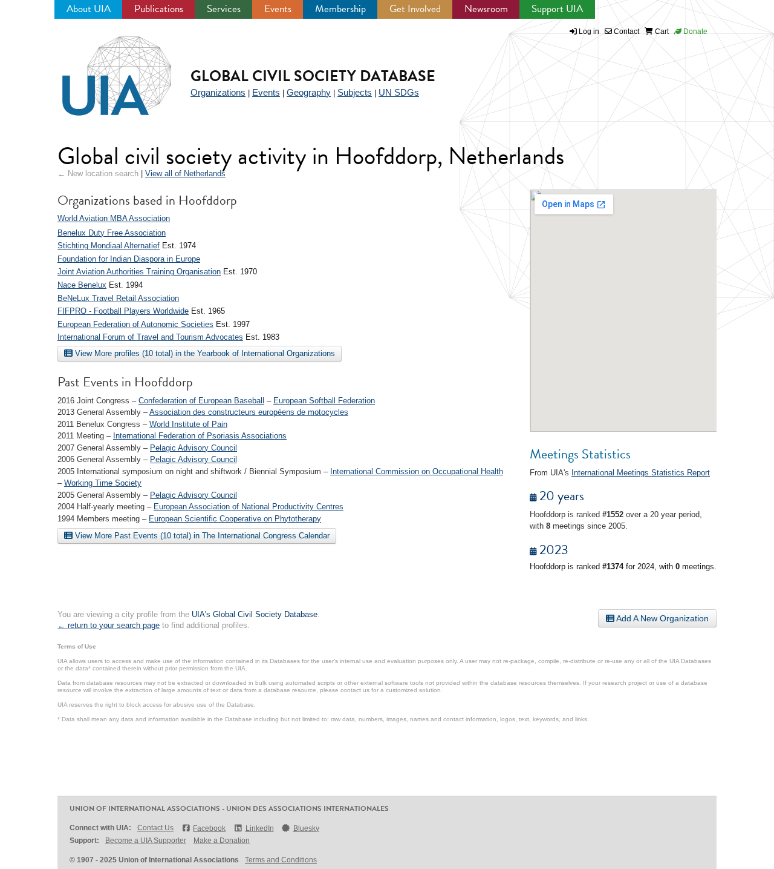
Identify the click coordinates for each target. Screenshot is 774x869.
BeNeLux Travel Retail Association (118, 298)
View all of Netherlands (185, 173)
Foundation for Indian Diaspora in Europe (128, 258)
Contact (625, 31)
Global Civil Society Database (312, 76)
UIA (102, 69)
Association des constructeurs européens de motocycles (248, 412)
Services (224, 8)
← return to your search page (108, 625)
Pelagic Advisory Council (193, 447)
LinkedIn (259, 828)
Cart (661, 31)
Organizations (218, 92)
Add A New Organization (661, 618)
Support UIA (557, 8)
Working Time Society (102, 482)
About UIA (89, 8)
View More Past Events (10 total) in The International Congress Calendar (201, 535)
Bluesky (306, 828)
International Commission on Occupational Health (416, 471)
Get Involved (415, 8)
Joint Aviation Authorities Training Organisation (139, 271)
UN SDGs (399, 92)
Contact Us (155, 828)
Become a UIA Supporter (145, 840)
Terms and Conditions (281, 860)
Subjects (354, 92)
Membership (340, 8)
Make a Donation (222, 840)
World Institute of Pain (188, 424)
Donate (694, 31)
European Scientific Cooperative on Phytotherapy (235, 518)
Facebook (209, 828)
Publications (158, 8)
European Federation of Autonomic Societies (135, 324)
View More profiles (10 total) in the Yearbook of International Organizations (204, 353)
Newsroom (486, 8)
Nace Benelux (81, 284)
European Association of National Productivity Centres (248, 506)
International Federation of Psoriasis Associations (200, 435)
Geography (309, 92)
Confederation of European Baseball (201, 400)
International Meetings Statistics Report (640, 472)
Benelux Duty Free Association (111, 232)
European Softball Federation (324, 400)
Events (277, 8)
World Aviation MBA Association (113, 218)
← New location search (97, 173)
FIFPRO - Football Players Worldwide (123, 311)
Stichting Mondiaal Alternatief (108, 245)
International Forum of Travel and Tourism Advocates (150, 337)
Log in (589, 31)
